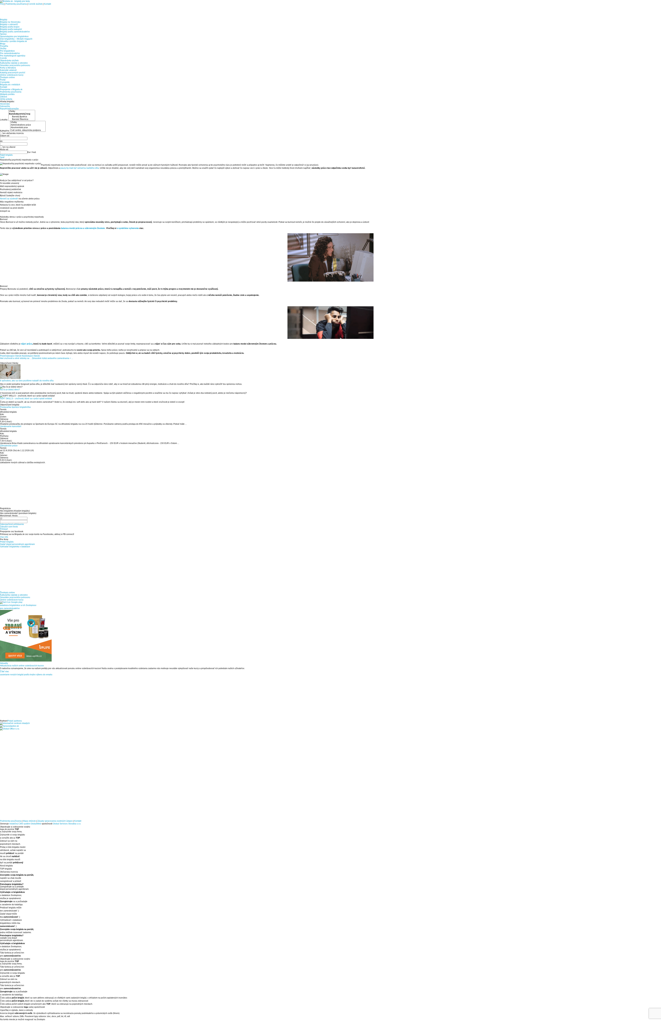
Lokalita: (4, 120)
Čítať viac (4, 671)
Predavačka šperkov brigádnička (15, 407)
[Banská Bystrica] (22, 116)
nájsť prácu (26, 344)
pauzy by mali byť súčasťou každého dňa (79, 168)
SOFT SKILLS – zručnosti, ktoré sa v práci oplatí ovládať (26, 398)
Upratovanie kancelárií (10, 426)
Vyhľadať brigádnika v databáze (15, 546)
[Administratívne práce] (27, 125)
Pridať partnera (14, 721)
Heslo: (15, 515)
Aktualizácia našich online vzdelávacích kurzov (22, 665)
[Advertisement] (40, 10)
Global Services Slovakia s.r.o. (67, 824)
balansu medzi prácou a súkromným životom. (83, 228)
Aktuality (4, 663)
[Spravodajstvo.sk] (9, 726)
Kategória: (5, 130)
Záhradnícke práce (9, 445)
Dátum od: (5, 136)
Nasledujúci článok (31, 356)
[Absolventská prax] (27, 127)
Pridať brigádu (7, 542)
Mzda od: (4, 149)
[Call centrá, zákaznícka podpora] (27, 130)
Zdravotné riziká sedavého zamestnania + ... (52, 358)
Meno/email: (6, 515)
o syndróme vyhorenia (128, 228)
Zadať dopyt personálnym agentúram (17, 544)
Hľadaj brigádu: (7, 101)
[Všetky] (22, 111)
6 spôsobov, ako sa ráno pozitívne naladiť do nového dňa (27, 380)
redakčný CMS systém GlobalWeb (25, 824)
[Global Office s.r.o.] (10, 729)
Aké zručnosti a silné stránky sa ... (15, 358)
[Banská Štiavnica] (22, 119)
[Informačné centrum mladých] (15, 723)
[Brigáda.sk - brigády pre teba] (15, 1)
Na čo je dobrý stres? (10, 389)
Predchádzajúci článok (10, 356)
